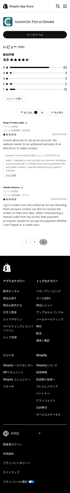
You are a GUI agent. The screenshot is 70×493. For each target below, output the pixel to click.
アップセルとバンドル (49, 312)
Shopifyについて (46, 365)
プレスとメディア (47, 386)
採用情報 (41, 372)
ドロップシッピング (48, 291)
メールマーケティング (49, 319)
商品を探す (10, 298)
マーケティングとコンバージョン (18, 328)
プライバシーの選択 (15, 481)
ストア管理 (10, 337)
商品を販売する (12, 305)
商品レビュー (44, 305)
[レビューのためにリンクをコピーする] (26, 122)
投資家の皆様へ (45, 379)
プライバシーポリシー (16, 463)
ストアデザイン (12, 319)
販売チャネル (11, 291)
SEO (39, 326)
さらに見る (11, 175)
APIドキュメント (13, 372)
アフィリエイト (45, 400)
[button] (42, 112)
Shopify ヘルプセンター (18, 365)
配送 (39, 333)
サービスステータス (48, 414)
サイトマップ (11, 472)
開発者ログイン (12, 444)
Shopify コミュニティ (16, 379)
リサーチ (8, 386)
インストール (35, 34)
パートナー (43, 393)
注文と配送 (10, 312)
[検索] (58, 6)
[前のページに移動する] (26, 242)
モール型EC (43, 298)
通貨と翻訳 (43, 340)
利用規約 (8, 453)
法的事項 (41, 407)
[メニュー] (65, 6)
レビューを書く (14, 98)
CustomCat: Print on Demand (34, 21)
